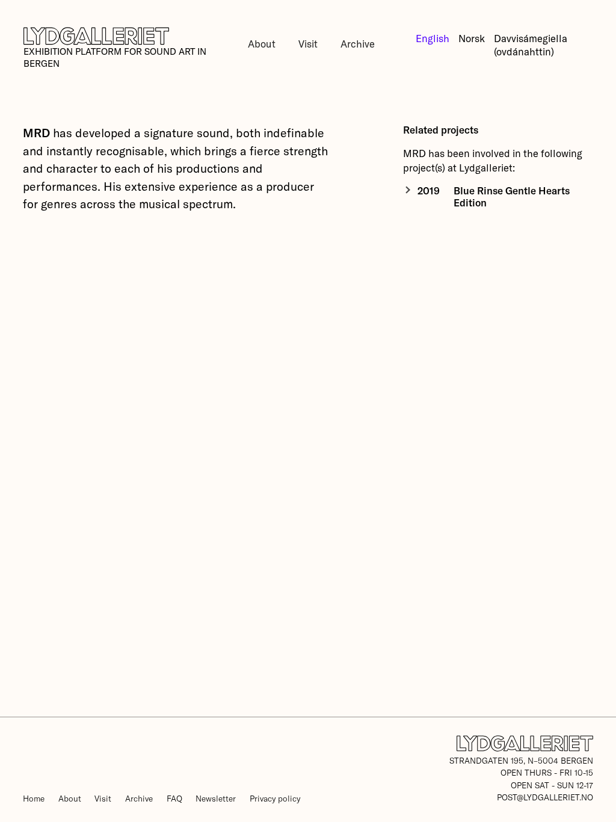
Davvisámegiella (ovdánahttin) (530, 44)
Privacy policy (275, 798)
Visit (308, 43)
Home (34, 798)
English (432, 38)
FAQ (174, 798)
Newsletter (216, 798)
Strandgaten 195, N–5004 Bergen (521, 760)
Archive (357, 43)
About (262, 43)
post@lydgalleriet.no (545, 797)
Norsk (471, 38)
